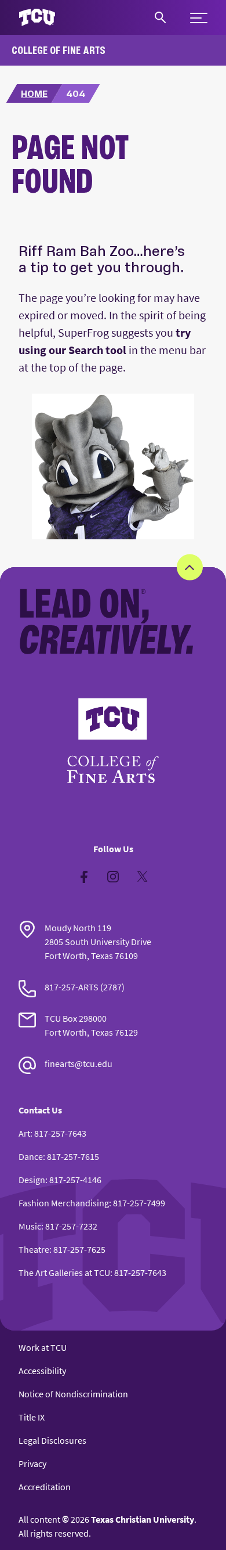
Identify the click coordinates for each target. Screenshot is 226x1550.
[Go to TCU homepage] (37, 18)
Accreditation (45, 1487)
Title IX (32, 1417)
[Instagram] (113, 876)
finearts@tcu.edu (78, 1063)
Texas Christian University (142, 1519)
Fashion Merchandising (64, 1203)
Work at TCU (43, 1347)
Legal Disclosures (52, 1440)
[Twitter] (142, 876)
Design (32, 1179)
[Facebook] (84, 876)
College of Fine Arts (58, 50)
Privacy (32, 1463)
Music (30, 1226)
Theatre (34, 1249)
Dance (31, 1156)
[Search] (160, 17)
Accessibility (42, 1370)
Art (24, 1133)
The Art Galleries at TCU (64, 1272)
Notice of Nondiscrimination (73, 1394)
